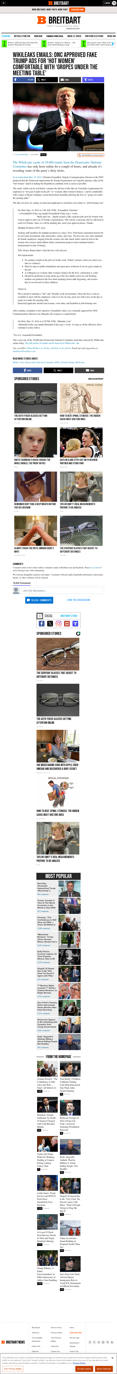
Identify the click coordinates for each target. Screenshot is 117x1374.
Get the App (74, 1338)
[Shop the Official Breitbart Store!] (70, 616)
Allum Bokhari (21, 154)
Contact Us (55, 1351)
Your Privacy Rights (13, 1368)
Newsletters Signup (74, 1344)
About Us (35, 1333)
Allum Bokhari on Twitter (38, 347)
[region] (58, 1363)
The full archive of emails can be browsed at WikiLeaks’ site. (52, 343)
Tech (22, 362)
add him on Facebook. (61, 347)
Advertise (55, 1346)
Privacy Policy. (79, 1363)
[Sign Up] (77, 10)
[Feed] (112, 1342)
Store (72, 1328)
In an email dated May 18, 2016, (27, 177)
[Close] (112, 1358)
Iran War (38, 36)
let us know (95, 567)
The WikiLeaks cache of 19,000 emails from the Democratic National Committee (57, 164)
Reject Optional (104, 1368)
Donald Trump (67, 362)
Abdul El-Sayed (74, 36)
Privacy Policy (56, 1333)
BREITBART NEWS (15, 1342)
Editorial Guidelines (36, 1353)
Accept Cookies (84, 1368)
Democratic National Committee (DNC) (42, 362)
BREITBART (61, 3)
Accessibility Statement (37, 1339)
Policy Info (36, 1346)
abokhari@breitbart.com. (24, 351)
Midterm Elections (94, 36)
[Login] (107, 3)
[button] (3, 3)
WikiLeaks (80, 362)
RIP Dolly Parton (22, 36)
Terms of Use (56, 1328)
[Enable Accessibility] (114, 3)
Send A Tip (74, 1351)
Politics (16, 362)
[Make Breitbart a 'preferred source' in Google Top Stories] (90, 155)
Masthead (36, 1328)
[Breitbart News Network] (40, 616)
